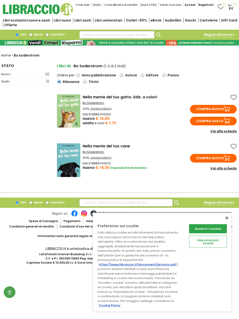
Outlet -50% (136, 20)
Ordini (97, 5)
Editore (152, 75)
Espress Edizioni (100, 108)
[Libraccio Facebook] (74, 215)
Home (6, 55)
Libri (22, 34)
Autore (131, 75)
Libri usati (82, 20)
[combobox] (117, 35)
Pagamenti (71, 221)
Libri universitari (108, 20)
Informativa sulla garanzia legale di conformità (74, 236)
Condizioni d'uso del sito (78, 226)
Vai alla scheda (223, 131)
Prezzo (173, 75)
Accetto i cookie (208, 229)
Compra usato (209, 121)
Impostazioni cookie (208, 241)
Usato (25, 81)
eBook (156, 20)
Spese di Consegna (43, 221)
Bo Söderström (93, 103)
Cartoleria (209, 20)
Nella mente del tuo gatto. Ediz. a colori (120, 97)
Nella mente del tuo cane (106, 146)
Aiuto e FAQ (148, 5)
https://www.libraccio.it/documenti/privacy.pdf (137, 264)
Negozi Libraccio (218, 34)
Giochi (190, 20)
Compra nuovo (210, 109)
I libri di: (64, 66)
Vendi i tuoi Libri (170, 5)
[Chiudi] (226, 217)
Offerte (10, 25)
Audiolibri (173, 20)
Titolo (93, 81)
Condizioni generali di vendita (31, 226)
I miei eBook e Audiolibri (120, 5)
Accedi (190, 5)
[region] (162, 262)
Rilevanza (71, 81)
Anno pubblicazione (99, 75)
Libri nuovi (62, 20)
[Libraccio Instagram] (84, 215)
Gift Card (229, 20)
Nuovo (25, 74)
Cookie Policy (109, 305)
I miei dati (82, 5)
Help (89, 221)
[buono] (119, 43)
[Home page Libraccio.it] (37, 15)
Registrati (205, 5)
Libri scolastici (26, 20)
